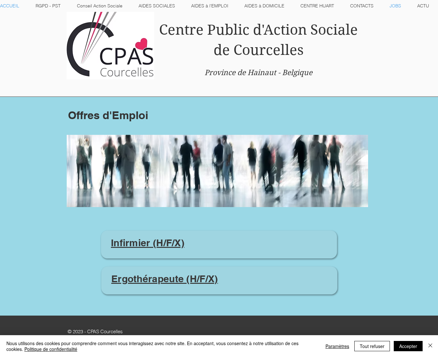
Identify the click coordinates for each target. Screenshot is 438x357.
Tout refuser (372, 346)
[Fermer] (430, 346)
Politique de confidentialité (50, 349)
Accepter (408, 346)
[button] (157, 6)
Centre (181, 30)
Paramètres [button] (337, 346)
